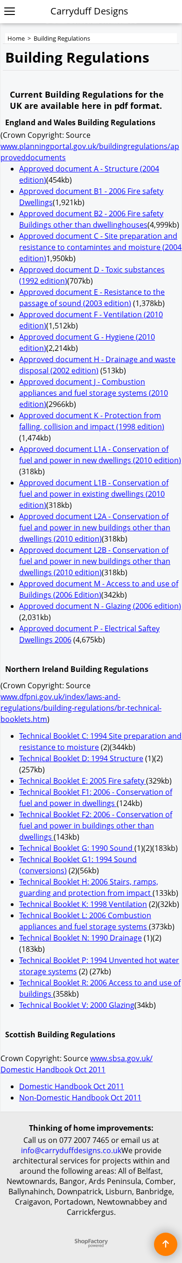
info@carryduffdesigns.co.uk (71, 1150)
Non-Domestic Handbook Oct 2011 (80, 1097)
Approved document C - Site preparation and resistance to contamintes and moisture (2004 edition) (100, 247)
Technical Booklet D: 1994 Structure (81, 758)
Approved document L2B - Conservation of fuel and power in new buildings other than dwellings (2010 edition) (94, 561)
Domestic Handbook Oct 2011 (52, 1069)
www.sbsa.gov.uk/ (121, 1058)
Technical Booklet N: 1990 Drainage (80, 938)
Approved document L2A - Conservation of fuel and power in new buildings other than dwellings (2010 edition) (94, 527)
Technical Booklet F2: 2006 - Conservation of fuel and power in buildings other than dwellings (95, 825)
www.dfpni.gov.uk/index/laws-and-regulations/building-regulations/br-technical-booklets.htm (80, 708)
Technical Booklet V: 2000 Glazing (76, 1005)
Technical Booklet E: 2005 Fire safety (82, 781)
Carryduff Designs (89, 11)
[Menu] (9, 12)
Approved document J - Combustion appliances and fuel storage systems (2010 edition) (93, 393)
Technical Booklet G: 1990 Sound (76, 848)
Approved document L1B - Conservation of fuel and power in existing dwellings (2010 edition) (93, 494)
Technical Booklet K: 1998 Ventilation (83, 904)
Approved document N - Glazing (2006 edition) (100, 606)
